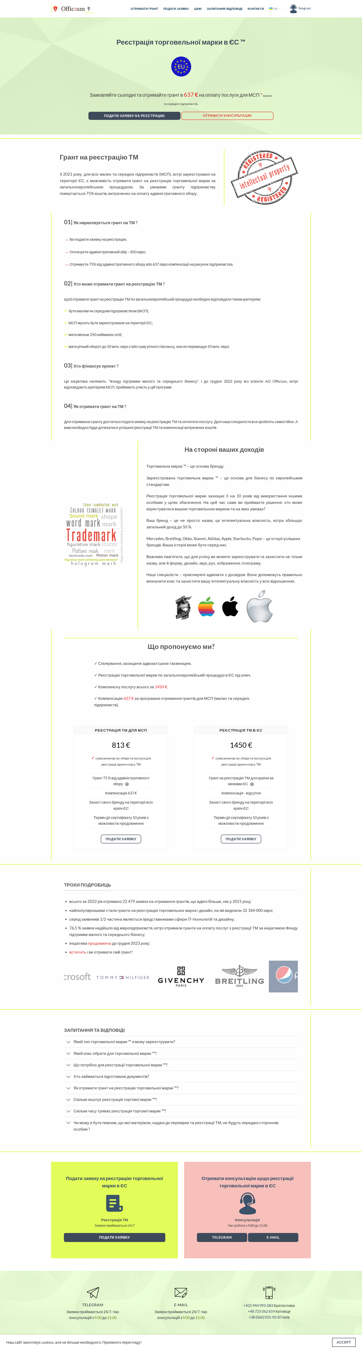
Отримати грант (144, 8)
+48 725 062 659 (261, 1311)
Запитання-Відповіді (224, 8)
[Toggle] (68, 1042)
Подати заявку (176, 8)
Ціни (198, 8)
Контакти (256, 8)
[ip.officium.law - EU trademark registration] (72, 9)
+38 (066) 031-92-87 (265, 1317)
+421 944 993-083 (258, 1305)
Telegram (304, 8)
